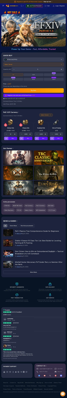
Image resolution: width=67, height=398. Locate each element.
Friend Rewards (27, 389)
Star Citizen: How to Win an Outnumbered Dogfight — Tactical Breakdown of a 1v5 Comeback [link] (39, 252)
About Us (5, 382)
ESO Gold (50, 205)
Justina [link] (18, 256)
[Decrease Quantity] (6, 134)
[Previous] (3, 30)
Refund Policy (42, 386)
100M (13, 79)
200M (33, 79)
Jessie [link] (18, 245)
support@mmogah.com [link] (45, 368)
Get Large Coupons (8, 386)
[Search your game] (22, 6)
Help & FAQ (20, 382)
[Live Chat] (62, 393)
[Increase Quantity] (15, 134)
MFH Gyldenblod (40, 210)
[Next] (63, 30)
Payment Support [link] (9, 366)
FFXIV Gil (7, 205)
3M (13, 74)
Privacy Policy (7, 389)
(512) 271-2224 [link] (43, 371)
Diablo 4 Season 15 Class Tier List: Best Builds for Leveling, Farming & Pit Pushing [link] (38, 242)
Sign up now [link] (47, 1)
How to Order (48, 382)
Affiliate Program (37, 389)
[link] (7, 6)
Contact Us (13, 382)
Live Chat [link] (60, 368)
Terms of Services (17, 389)
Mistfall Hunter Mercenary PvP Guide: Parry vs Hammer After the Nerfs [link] (38, 263)
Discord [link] (60, 371)
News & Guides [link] (9, 221)
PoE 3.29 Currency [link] (10, 112)
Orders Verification (32, 386)
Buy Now (33, 90)
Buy (13, 138)
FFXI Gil (19, 210)
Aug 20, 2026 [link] (24, 267)
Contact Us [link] (40, 366)
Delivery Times (58, 382)
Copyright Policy (52, 386)
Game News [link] (13, 225)
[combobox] (33, 60)
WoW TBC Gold (17, 205)
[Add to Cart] (6, 138)
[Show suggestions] (61, 60)
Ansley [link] (18, 266)
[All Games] (33, 60)
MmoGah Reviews (30, 382)
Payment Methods (20, 386)
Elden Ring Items (9, 210)
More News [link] (33, 272)
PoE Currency (29, 205)
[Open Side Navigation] (3, 6)
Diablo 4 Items (29, 210)
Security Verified (48, 389)
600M (53, 79)
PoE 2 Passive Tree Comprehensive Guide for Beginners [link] (37, 231)
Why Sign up (39, 382)
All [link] (5, 225)
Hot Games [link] (7, 148)
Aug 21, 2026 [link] (25, 233)
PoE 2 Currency (40, 205)
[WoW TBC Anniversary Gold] (33, 29)
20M (33, 74)
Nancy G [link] (19, 233)
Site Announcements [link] (27, 225)
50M (54, 74)
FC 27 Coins (52, 210)
